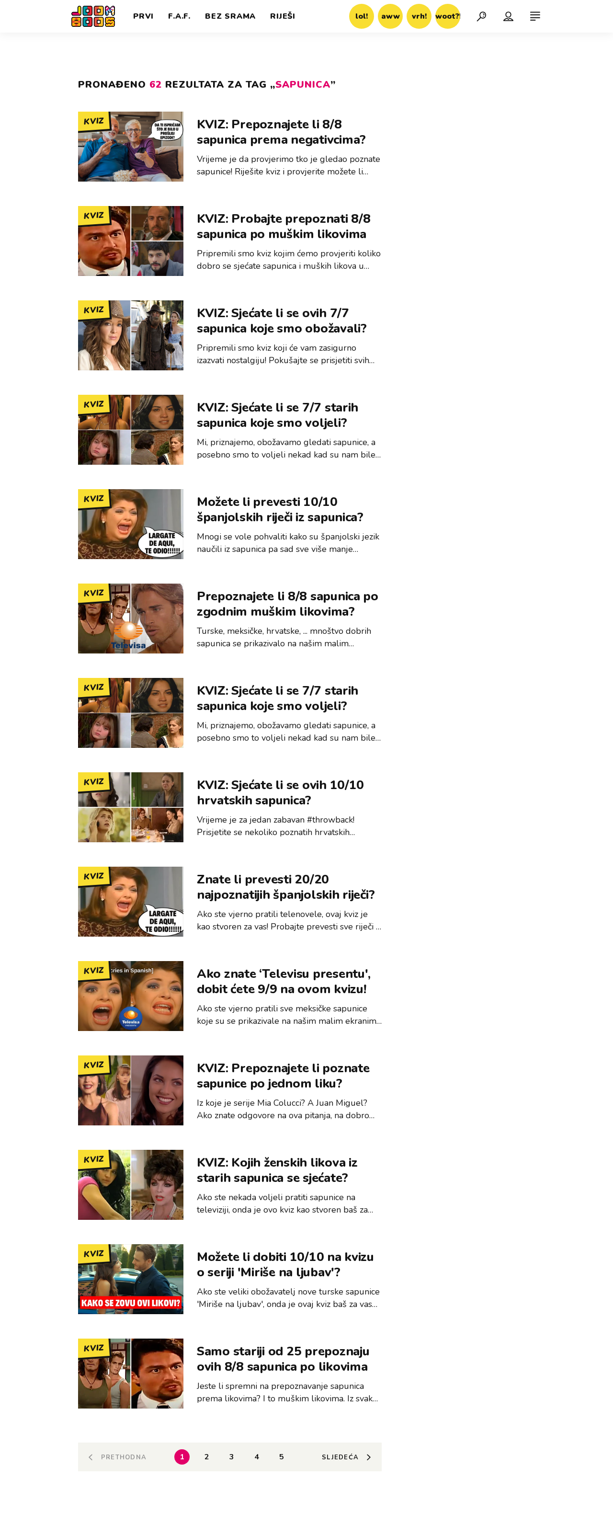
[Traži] (481, 16)
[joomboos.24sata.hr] (93, 16)
